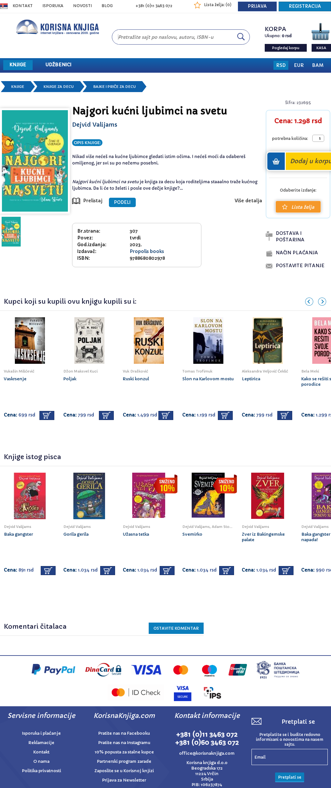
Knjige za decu (59, 86)
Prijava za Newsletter (124, 780)
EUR (299, 65)
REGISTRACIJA (305, 6)
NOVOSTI (82, 5)
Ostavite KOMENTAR (176, 628)
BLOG (107, 5)
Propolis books (147, 251)
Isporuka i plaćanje (41, 733)
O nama (41, 761)
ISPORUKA (52, 5)
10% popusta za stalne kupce (124, 752)
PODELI (122, 202)
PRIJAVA (257, 6)
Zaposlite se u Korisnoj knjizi (124, 770)
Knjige (17, 86)
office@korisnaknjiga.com (207, 753)
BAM (318, 65)
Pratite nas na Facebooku (124, 733)
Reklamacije (41, 742)
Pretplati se (289, 777)
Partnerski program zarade (124, 761)
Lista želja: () (217, 4)
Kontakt (23, 5)
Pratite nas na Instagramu (124, 742)
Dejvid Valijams (94, 124)
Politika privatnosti (41, 770)
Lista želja (302, 207)
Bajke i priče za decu (114, 86)
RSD (281, 65)
